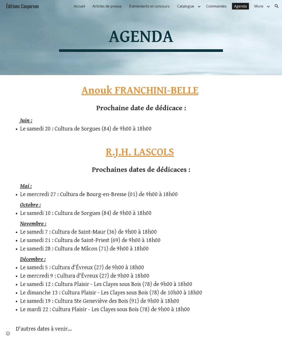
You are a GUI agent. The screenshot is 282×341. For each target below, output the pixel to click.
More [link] (258, 6)
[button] (276, 6)
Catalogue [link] (185, 6)
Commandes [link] (216, 6)
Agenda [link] (240, 6)
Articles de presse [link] (107, 6)
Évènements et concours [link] (149, 6)
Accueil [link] (79, 6)
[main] (141, 38)
